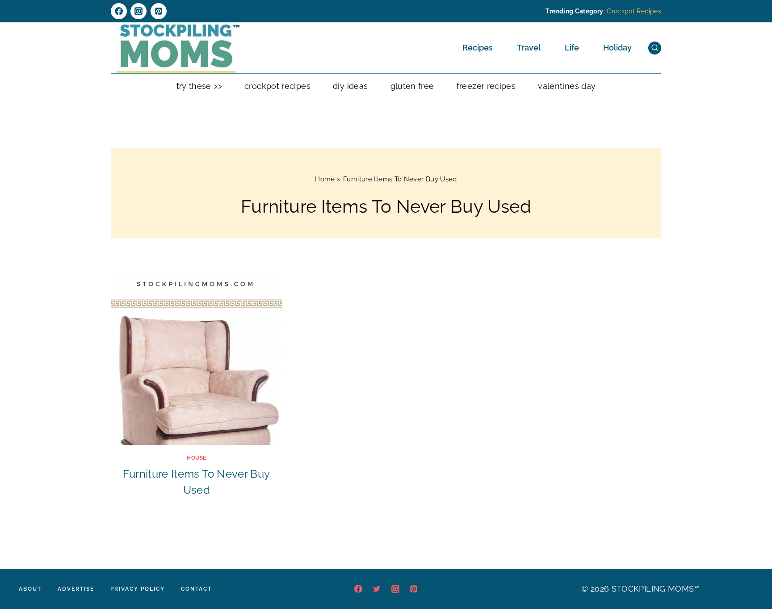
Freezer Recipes (486, 86)
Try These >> (199, 86)
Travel (529, 47)
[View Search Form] (654, 48)
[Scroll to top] (751, 575)
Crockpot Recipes (634, 11)
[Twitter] (377, 589)
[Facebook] (119, 11)
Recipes (477, 47)
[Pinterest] (159, 11)
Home (325, 179)
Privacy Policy (137, 589)
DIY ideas (350, 86)
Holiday (617, 47)
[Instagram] (138, 11)
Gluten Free (412, 86)
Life (572, 47)
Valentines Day (567, 86)
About (30, 589)
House (196, 458)
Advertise (76, 589)
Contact (196, 589)
